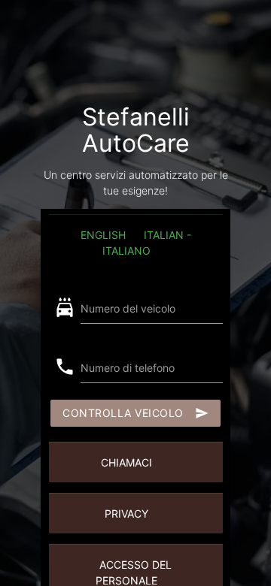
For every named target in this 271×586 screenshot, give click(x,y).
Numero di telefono (128, 367)
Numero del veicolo (128, 308)
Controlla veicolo (135, 413)
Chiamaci (126, 462)
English (103, 234)
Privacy (126, 513)
